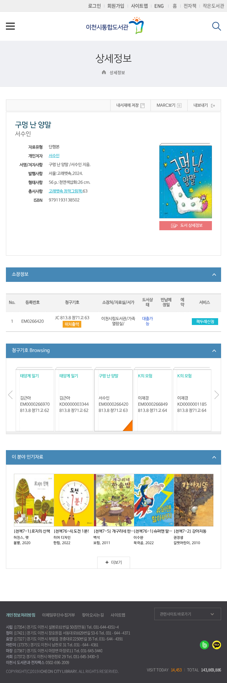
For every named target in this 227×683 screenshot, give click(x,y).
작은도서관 (213, 5)
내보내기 (201, 105)
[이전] (10, 394)
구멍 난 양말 (108, 376)
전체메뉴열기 (10, 27)
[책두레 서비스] (204, 321)
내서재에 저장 (127, 105)
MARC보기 (166, 105)
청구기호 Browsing (31, 350)
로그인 (94, 5)
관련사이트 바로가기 (175, 614)
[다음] (216, 394)
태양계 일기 (29, 376)
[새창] (204, 648)
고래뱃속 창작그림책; (66, 191)
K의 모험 (145, 376)
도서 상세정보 (191, 225)
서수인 (54, 156)
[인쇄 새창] (72, 324)
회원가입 (115, 5)
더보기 (116, 563)
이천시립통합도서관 (117, 25)
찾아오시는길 (93, 615)
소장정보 (20, 274)
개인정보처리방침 (20, 615)
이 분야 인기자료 (27, 457)
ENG (158, 5)
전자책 (190, 5)
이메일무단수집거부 (58, 615)
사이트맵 (139, 5)
